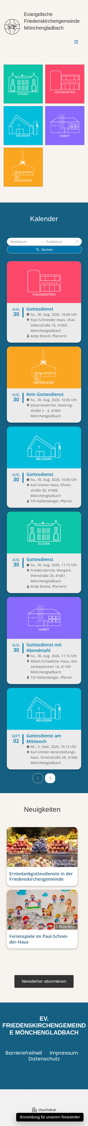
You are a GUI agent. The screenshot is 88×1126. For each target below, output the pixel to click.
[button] (52, 42)
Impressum (64, 1052)
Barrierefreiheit (23, 1052)
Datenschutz (44, 1058)
